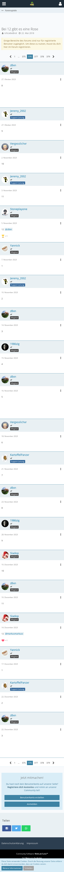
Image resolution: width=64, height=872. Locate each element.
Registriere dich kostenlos (20, 787)
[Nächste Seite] (53, 56)
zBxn (9, 229)
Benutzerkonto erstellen (32, 797)
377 (36, 56)
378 (42, 56)
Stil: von (32, 858)
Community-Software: (32, 853)
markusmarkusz (15, 633)
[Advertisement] (32, 19)
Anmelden (32, 804)
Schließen (29, 868)
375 (24, 56)
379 (48, 56)
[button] (60, 3)
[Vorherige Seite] (10, 56)
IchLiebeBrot (10, 33)
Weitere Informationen (12, 868)
